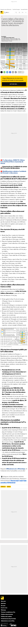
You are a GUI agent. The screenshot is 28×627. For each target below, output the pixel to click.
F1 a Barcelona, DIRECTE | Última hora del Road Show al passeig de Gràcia (13, 161)
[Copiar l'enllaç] (16, 72)
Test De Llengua (16, 9)
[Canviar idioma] (22, 12)
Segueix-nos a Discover (6, 9)
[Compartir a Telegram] (7, 72)
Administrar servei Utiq (7, 621)
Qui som (3, 601)
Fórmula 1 (3, 486)
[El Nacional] (2, 12)
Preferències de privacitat (8, 618)
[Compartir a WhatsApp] (4, 72)
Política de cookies (6, 616)
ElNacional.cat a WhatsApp (15, 469)
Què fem (3, 603)
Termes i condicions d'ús (8, 612)
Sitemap (3, 610)
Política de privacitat (7, 614)
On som (3, 605)
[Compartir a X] (2, 72)
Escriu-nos (4, 607)
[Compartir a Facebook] (10, 72)
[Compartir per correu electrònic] (13, 72)
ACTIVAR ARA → (14, 84)
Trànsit (8, 486)
